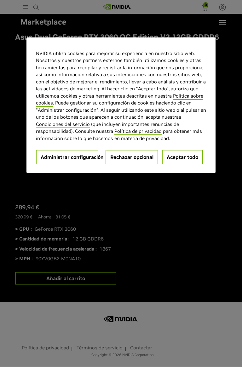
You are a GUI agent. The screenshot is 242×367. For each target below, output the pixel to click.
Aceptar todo (182, 157)
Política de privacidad (138, 131)
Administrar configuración (69, 157)
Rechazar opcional (131, 157)
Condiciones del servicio (63, 124)
